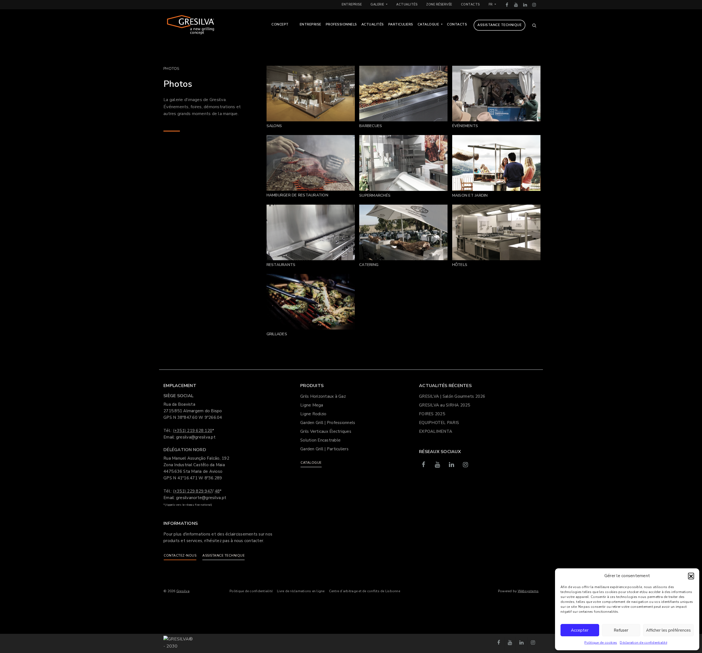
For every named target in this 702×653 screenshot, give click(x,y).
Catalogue (429, 24)
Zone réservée (439, 4)
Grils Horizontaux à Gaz (323, 396)
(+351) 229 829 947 (193, 491)
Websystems (528, 591)
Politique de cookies (600, 642)
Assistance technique (499, 25)
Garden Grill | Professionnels (327, 422)
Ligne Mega (311, 405)
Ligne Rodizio (313, 414)
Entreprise (352, 4)
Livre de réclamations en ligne (301, 591)
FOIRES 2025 (432, 414)
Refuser (621, 630)
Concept (280, 24)
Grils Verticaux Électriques (325, 431)
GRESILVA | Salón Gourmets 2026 (452, 396)
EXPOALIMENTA (435, 431)
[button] (691, 575)
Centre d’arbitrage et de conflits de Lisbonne (364, 591)
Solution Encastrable (320, 440)
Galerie (377, 4)
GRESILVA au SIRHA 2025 (444, 405)
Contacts (470, 4)
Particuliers (400, 24)
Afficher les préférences (668, 630)
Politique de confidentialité (251, 591)
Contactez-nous (180, 555)
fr (491, 4)
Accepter (579, 630)
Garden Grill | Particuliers (324, 449)
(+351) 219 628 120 (193, 430)
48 (217, 491)
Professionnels (341, 24)
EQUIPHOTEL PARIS (439, 422)
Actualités (406, 4)
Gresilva (182, 591)
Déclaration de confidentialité (643, 642)
